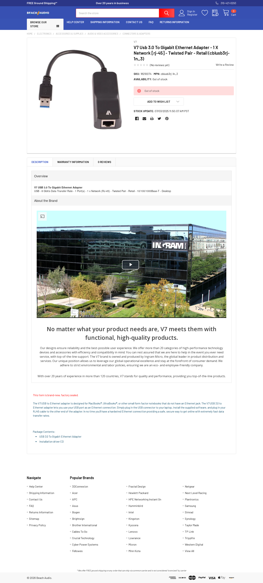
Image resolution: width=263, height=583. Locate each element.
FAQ (151, 22)
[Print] (152, 118)
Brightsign (78, 518)
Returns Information (174, 22)
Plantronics (192, 499)
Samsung (190, 505)
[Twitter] (159, 118)
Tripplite (190, 538)
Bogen (76, 512)
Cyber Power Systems (85, 544)
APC (74, 499)
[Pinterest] (167, 118)
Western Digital (194, 544)
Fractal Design (137, 486)
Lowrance (134, 538)
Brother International (84, 525)
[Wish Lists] (207, 13)
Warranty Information (73, 162)
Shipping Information (105, 22)
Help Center (75, 22)
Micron (132, 544)
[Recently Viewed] (217, 13)
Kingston (133, 518)
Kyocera (133, 525)
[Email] (144, 118)
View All (189, 551)
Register (192, 14)
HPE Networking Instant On (144, 499)
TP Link (189, 531)
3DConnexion (80, 486)
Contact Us (134, 22)
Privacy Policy (37, 525)
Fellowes (77, 551)
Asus (75, 505)
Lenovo (133, 531)
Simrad (189, 512)
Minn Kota (134, 551)
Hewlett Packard (138, 493)
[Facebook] (137, 118)
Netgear (189, 486)
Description (39, 162)
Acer (75, 493)
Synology (190, 518)
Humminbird (135, 505)
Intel (131, 512)
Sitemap (34, 518)
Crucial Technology (83, 538)
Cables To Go (79, 531)
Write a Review (225, 64)
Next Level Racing (195, 493)
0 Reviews (104, 162)
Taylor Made (192, 525)
